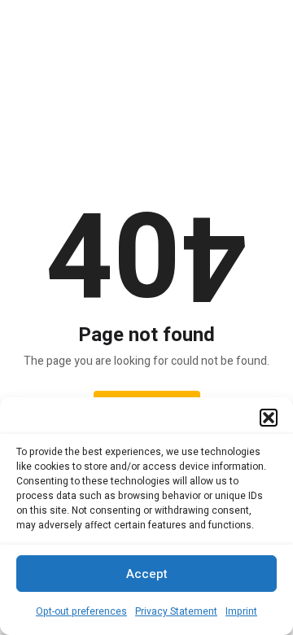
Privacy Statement (176, 611)
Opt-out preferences (81, 611)
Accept (147, 574)
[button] (268, 417)
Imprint (241, 611)
